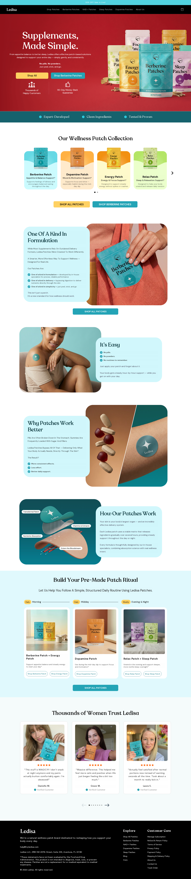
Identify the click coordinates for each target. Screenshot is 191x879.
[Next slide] (172, 173)
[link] (32, 76)
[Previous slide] (19, 173)
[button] (182, 9)
